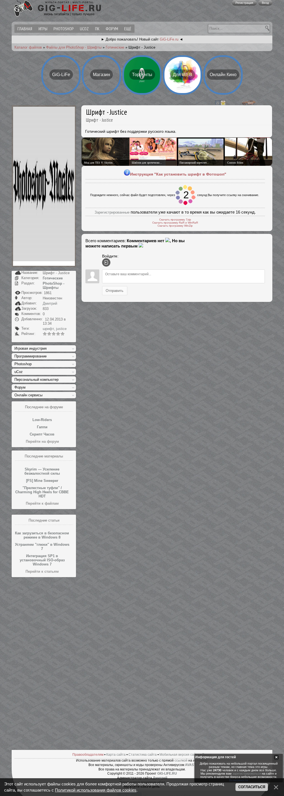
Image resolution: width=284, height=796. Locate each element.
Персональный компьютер (36, 379)
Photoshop (64, 28)
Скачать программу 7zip (175, 219)
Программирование (30, 356)
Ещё (127, 28)
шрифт (48, 329)
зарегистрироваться (246, 773)
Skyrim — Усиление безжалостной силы (42, 471)
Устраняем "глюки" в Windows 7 (42, 546)
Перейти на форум (42, 441)
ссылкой (180, 760)
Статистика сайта (142, 755)
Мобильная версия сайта (179, 755)
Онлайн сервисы (28, 395)
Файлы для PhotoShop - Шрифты (74, 47)
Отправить (114, 290)
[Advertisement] (44, 663)
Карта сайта (116, 755)
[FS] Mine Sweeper (42, 481)
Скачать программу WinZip (175, 225)
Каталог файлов (28, 47)
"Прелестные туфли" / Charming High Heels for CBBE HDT (42, 492)
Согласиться (251, 787)
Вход (265, 2)
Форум (112, 28)
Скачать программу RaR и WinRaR (175, 222)
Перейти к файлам (42, 503)
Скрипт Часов (42, 434)
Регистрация (244, 2)
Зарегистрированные (112, 212)
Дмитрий (50, 303)
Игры (43, 28)
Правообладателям (87, 755)
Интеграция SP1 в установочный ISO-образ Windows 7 (42, 560)
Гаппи (42, 427)
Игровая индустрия (30, 348)
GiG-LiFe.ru (169, 39)
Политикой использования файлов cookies (95, 790)
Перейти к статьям (42, 571)
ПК (97, 28)
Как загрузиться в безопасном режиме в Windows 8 (42, 535)
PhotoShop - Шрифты (53, 285)
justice (61, 329)
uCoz (84, 28)
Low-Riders (42, 420)
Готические (115, 47)
